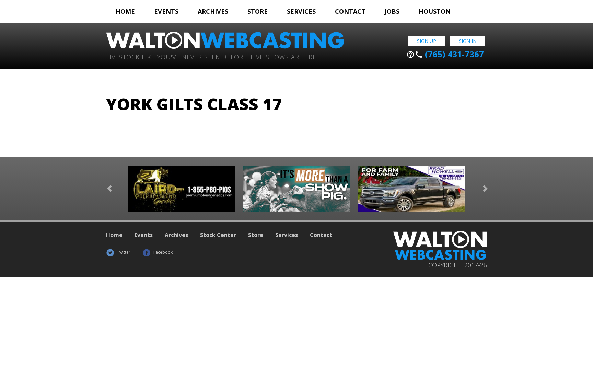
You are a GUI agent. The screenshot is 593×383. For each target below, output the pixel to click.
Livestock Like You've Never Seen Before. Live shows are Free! (214, 56)
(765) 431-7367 (445, 54)
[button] (109, 189)
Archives (213, 11)
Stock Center (218, 235)
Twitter (123, 252)
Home (125, 11)
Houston (435, 11)
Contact (350, 11)
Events (166, 11)
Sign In (468, 41)
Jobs (392, 11)
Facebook (162, 252)
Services (301, 11)
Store (257, 11)
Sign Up (426, 41)
